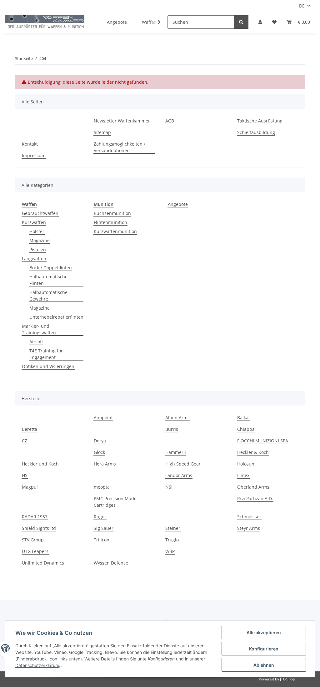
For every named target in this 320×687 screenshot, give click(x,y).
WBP (170, 551)
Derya (100, 441)
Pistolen (37, 249)
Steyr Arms (248, 528)
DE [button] (302, 6)
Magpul (30, 487)
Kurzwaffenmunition (115, 231)
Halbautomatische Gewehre (48, 295)
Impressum (34, 155)
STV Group (33, 540)
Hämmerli (175, 452)
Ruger (100, 517)
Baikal (243, 418)
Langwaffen (34, 258)
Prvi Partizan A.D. (255, 498)
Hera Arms (105, 464)
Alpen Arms (177, 418)
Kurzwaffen (34, 222)
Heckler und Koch (40, 464)
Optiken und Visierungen (48, 366)
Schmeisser (249, 517)
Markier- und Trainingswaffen (39, 329)
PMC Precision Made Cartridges (115, 501)
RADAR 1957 (35, 517)
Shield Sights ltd (39, 528)
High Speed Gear (183, 464)
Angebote (178, 204)
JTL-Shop (287, 679)
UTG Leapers (35, 551)
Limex (243, 475)
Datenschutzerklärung (38, 665)
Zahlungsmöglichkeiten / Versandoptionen (119, 147)
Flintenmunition (110, 222)
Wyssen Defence (111, 563)
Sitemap (102, 132)
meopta (102, 487)
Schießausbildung (256, 132)
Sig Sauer (103, 528)
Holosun (245, 464)
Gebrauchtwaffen (40, 213)
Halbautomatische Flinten (48, 280)
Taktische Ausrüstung (259, 121)
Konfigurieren (263, 648)
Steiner (172, 528)
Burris (171, 429)
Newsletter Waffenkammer (122, 121)
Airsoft (36, 342)
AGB (169, 121)
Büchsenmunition (112, 213)
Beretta (29, 429)
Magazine (39, 240)
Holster (36, 231)
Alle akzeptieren (264, 632)
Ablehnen (263, 665)
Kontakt (30, 144)
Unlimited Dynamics (43, 563)
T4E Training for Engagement (46, 354)
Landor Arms (178, 475)
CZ (24, 441)
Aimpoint (103, 418)
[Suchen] (241, 22)
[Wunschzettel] (274, 22)
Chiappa (246, 429)
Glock (99, 452)
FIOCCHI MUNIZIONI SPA (262, 441)
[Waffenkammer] (44, 22)
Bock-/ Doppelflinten (50, 268)
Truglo (172, 540)
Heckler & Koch (253, 452)
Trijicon (101, 540)
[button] (260, 22)
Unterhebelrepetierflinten (56, 317)
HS (25, 475)
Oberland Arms (253, 487)
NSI (168, 487)
